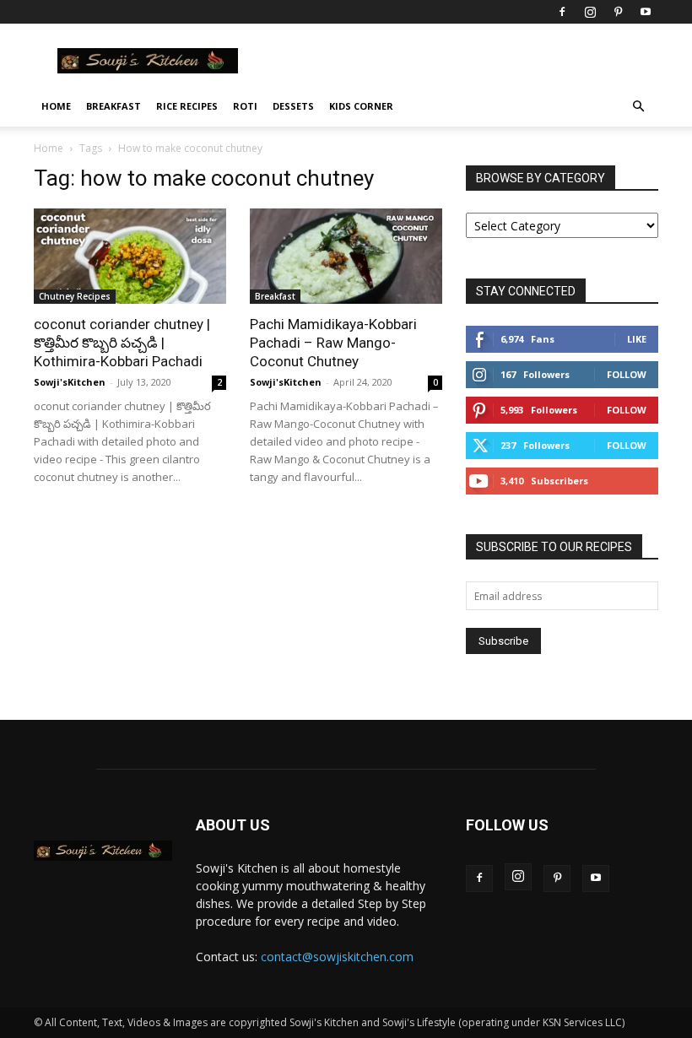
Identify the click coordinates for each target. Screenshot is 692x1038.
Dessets (293, 106)
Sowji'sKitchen (69, 382)
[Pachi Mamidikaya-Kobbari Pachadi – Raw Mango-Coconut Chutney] (346, 256)
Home (56, 106)
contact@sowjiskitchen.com (337, 957)
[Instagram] (590, 12)
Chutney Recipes (75, 296)
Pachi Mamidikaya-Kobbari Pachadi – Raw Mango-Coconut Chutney (333, 343)
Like (636, 338)
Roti (245, 106)
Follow (626, 374)
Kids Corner (361, 106)
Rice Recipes (187, 106)
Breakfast (113, 106)
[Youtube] (645, 12)
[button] (638, 107)
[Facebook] (562, 12)
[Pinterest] (617, 12)
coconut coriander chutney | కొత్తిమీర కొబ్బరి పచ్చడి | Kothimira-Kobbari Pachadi (122, 343)
